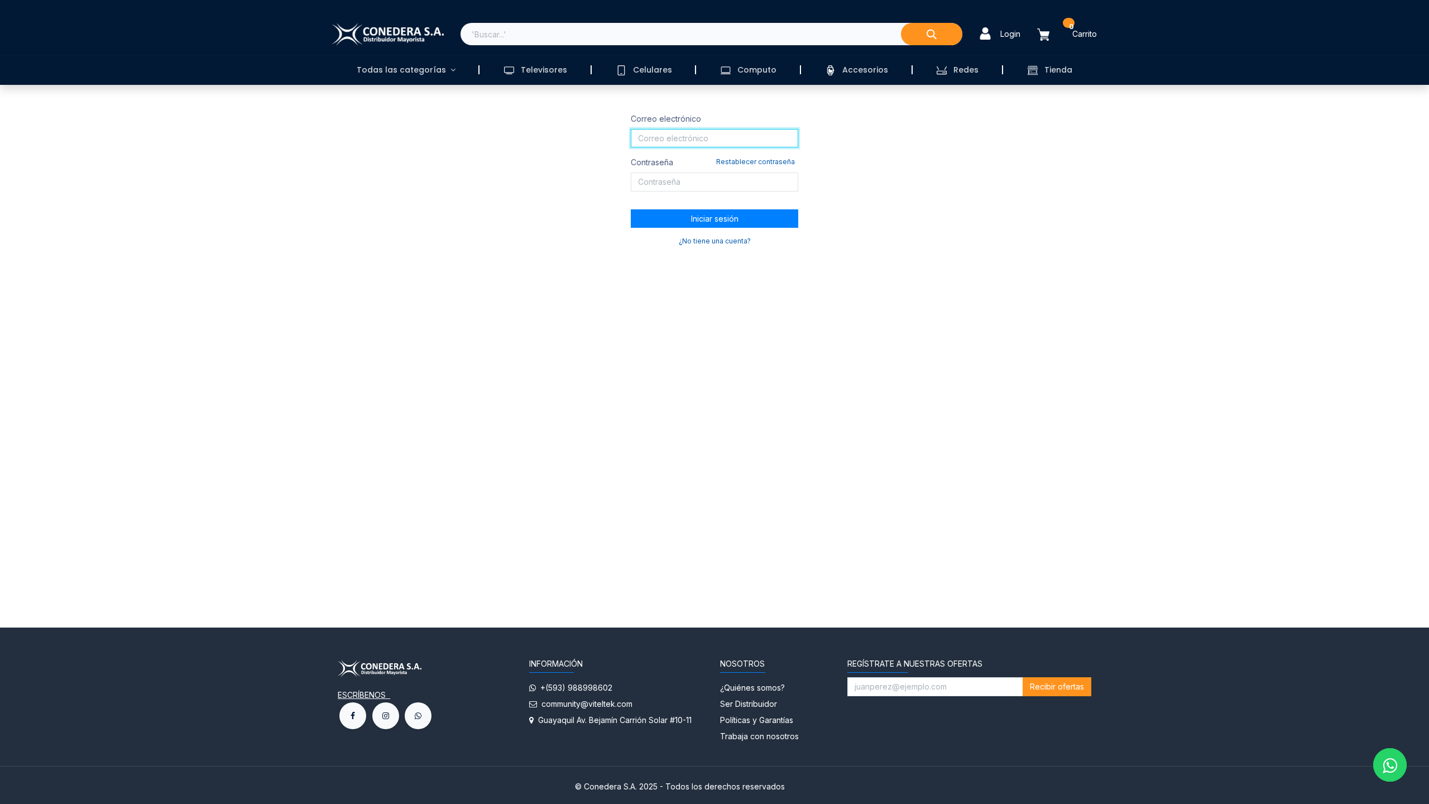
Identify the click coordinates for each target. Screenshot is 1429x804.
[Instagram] (385, 715)
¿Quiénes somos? (753, 687)
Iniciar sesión (715, 218)
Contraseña (713, 162)
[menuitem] (405, 70)
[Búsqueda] (931, 34)
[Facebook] (352, 715)
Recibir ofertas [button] (1057, 686)
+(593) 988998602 (574, 687)
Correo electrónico (666, 118)
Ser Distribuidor (748, 704)
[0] (1050, 34)
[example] (418, 715)
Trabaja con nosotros (759, 736)
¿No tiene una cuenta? (715, 241)
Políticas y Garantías (756, 720)
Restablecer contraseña (755, 161)
